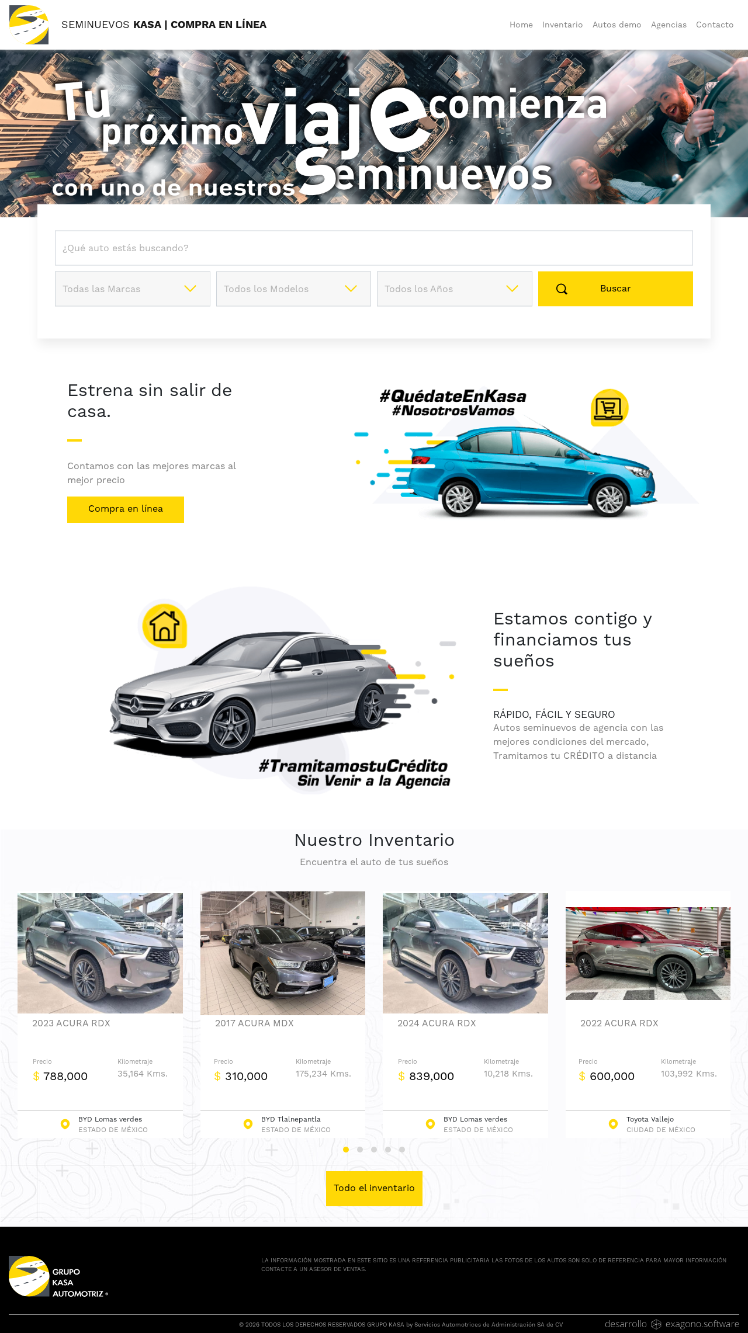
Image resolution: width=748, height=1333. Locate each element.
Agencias (669, 24)
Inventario (562, 24)
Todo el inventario (374, 1187)
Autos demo (617, 24)
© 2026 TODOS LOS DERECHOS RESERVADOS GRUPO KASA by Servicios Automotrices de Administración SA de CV (401, 1324)
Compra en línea (125, 508)
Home (521, 24)
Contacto (715, 24)
